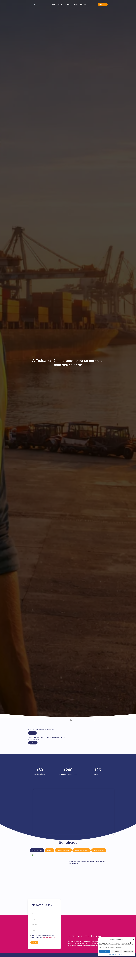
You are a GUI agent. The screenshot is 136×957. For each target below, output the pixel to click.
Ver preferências (128, 951)
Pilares (60, 4)
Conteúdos (67, 4)
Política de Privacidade (119, 954)
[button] (133, 939)
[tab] (37, 850)
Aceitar (105, 951)
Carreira (75, 4)
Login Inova (83, 4)
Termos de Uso (111, 954)
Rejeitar (117, 951)
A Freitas (53, 4)
